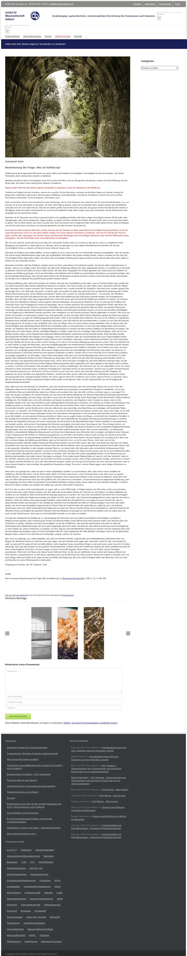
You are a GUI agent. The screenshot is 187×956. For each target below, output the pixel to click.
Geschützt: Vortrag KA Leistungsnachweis (27, 747)
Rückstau (26, 911)
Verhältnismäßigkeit (34, 923)
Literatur (48, 892)
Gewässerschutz (39, 874)
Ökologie (44, 935)
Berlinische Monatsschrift (73, 578)
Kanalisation (13, 886)
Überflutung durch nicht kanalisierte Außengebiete (31, 786)
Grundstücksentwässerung (21, 880)
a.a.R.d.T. (12, 850)
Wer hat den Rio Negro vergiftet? (23, 759)
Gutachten (45, 880)
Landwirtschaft (32, 892)
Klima (57, 886)
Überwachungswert (51, 941)
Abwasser (26, 850)
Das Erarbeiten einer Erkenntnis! (22, 813)
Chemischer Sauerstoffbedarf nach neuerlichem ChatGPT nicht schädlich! (35, 767)
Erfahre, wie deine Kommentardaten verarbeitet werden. (91, 723)
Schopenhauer (15, 917)
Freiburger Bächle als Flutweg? (22, 780)
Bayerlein (49, 856)
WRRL (32, 935)
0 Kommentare (68, 595)
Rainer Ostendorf (79, 777)
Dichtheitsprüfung (16, 868)
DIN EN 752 (36, 868)
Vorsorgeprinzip (15, 929)
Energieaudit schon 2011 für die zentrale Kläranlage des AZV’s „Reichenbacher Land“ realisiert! (34, 805)
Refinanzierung (52, 904)
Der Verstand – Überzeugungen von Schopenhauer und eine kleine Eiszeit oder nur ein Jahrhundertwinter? (96, 768)
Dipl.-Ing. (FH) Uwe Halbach (15, 595)
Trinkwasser (13, 923)
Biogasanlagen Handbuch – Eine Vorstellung (29, 774)
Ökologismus (14, 941)
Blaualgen (12, 862)
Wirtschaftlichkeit (16, 935)
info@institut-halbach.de (61, 4)
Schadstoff (40, 911)
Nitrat (60, 898)
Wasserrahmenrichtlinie (40, 929)
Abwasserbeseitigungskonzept (23, 856)
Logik (59, 892)
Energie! (11, 798)
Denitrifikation (45, 862)
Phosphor (12, 904)
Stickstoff (55, 917)
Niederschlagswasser (41, 898)
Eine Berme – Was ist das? (115, 789)
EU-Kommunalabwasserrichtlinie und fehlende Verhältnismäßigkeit (29, 820)
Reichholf (12, 911)
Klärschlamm (14, 892)
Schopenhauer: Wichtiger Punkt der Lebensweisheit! (32, 753)
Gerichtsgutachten (17, 874)
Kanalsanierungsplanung (37, 886)
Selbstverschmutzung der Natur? (23, 792)
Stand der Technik (36, 917)
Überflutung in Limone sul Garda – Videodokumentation (34, 828)
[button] (86, 36)
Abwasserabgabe (44, 850)
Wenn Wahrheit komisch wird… (22, 834)
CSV (32, 862)
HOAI (57, 880)
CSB (23, 862)
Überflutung (31, 941)
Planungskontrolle (30, 904)
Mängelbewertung (16, 898)
